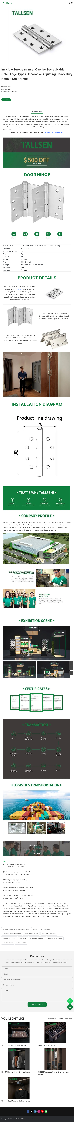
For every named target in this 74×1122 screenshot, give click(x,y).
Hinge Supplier (23, 938)
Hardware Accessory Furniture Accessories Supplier (16, 929)
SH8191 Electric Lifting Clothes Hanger (16, 1072)
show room (68, 1018)
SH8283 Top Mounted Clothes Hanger (16, 1101)
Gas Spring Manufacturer (9, 938)
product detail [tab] (37, 112)
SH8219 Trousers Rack (46, 1045)
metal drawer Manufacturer (55, 938)
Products (60, 1018)
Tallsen (19, 289)
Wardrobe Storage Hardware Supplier (42, 929)
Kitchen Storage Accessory (31, 933)
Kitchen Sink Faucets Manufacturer (12, 933)
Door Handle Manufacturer (48, 933)
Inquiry (6, 99)
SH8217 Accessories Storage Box (14, 1045)
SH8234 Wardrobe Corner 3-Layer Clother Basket (54, 1073)
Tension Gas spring (21, 942)
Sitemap (37, 1119)
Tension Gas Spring (8, 942)
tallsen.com (30, 1119)
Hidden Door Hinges (54, 132)
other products (51, 1018)
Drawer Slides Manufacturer (37, 938)
